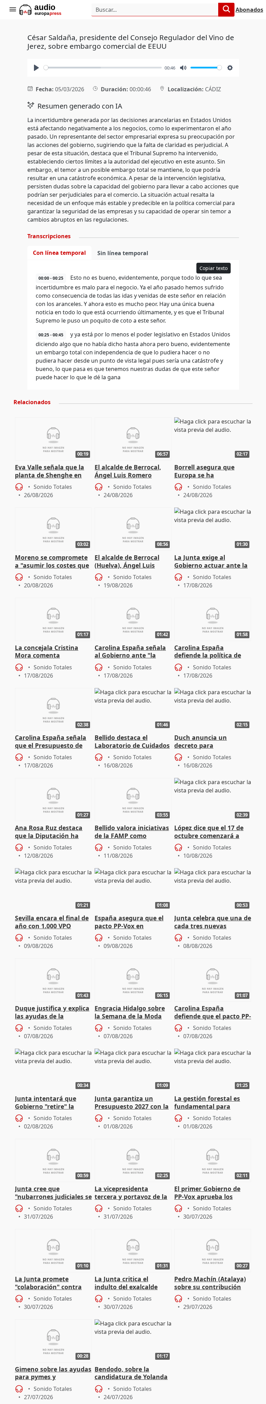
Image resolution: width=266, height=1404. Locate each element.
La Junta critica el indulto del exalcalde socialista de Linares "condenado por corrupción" (126, 1283)
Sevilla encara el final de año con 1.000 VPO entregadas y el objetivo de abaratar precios (52, 922)
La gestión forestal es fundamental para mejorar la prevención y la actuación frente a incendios (210, 1103)
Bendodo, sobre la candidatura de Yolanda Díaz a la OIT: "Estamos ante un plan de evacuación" (131, 1373)
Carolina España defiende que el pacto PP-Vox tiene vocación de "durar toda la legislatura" (212, 1012)
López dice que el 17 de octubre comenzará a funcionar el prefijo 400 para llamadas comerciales (209, 832)
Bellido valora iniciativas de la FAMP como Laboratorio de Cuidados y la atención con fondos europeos (132, 832)
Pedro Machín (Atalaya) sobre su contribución (210, 1283)
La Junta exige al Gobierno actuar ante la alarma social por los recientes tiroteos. (211, 562)
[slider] (103, 67)
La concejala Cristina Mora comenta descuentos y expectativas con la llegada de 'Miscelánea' (50, 652)
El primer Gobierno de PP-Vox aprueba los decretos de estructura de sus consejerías (209, 1193)
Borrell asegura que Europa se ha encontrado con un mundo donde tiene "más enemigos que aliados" (212, 471)
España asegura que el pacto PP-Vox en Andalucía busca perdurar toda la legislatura (129, 922)
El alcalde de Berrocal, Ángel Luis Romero (128, 471)
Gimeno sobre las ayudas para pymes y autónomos (53, 1373)
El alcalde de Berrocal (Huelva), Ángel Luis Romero (127, 562)
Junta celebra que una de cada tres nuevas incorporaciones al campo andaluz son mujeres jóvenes (212, 922)
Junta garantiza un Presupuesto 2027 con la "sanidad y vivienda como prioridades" (132, 1103)
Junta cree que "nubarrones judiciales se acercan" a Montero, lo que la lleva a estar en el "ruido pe (53, 1193)
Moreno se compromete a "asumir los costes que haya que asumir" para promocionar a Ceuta (52, 562)
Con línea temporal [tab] (59, 253)
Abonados (249, 9)
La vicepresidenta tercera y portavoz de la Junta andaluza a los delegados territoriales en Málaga (131, 1193)
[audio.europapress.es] (49, 9)
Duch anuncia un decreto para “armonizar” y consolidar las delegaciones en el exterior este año (212, 742)
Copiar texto (214, 268)
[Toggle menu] (12, 9)
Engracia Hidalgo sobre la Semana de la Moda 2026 (130, 1012)
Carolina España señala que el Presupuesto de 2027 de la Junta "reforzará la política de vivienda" (51, 742)
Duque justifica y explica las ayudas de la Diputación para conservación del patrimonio (52, 1012)
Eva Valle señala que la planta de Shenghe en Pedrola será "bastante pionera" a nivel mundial (52, 471)
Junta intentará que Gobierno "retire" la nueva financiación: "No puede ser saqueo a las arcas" (51, 1103)
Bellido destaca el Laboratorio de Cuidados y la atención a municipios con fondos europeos (132, 742)
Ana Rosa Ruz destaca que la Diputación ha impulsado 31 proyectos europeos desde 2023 (51, 832)
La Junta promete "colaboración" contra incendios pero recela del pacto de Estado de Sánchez (52, 1283)
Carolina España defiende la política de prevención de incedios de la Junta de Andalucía (211, 652)
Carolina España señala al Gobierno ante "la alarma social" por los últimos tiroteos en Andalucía (130, 652)
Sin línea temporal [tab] (122, 253)
